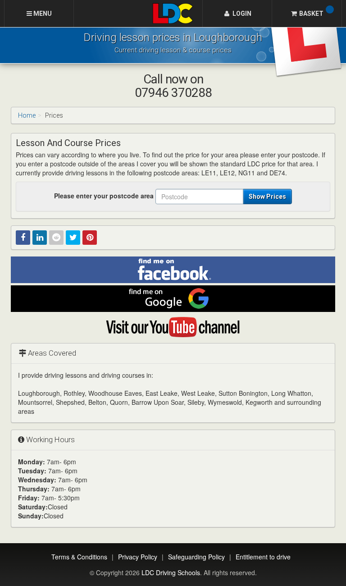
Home (27, 115)
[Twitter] (73, 237)
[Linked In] (39, 237)
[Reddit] (56, 237)
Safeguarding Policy (196, 556)
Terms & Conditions (79, 556)
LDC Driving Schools (170, 572)
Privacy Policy (137, 556)
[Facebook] (23, 237)
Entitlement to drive (263, 556)
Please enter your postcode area (104, 195)
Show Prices (267, 196)
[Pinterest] (89, 237)
